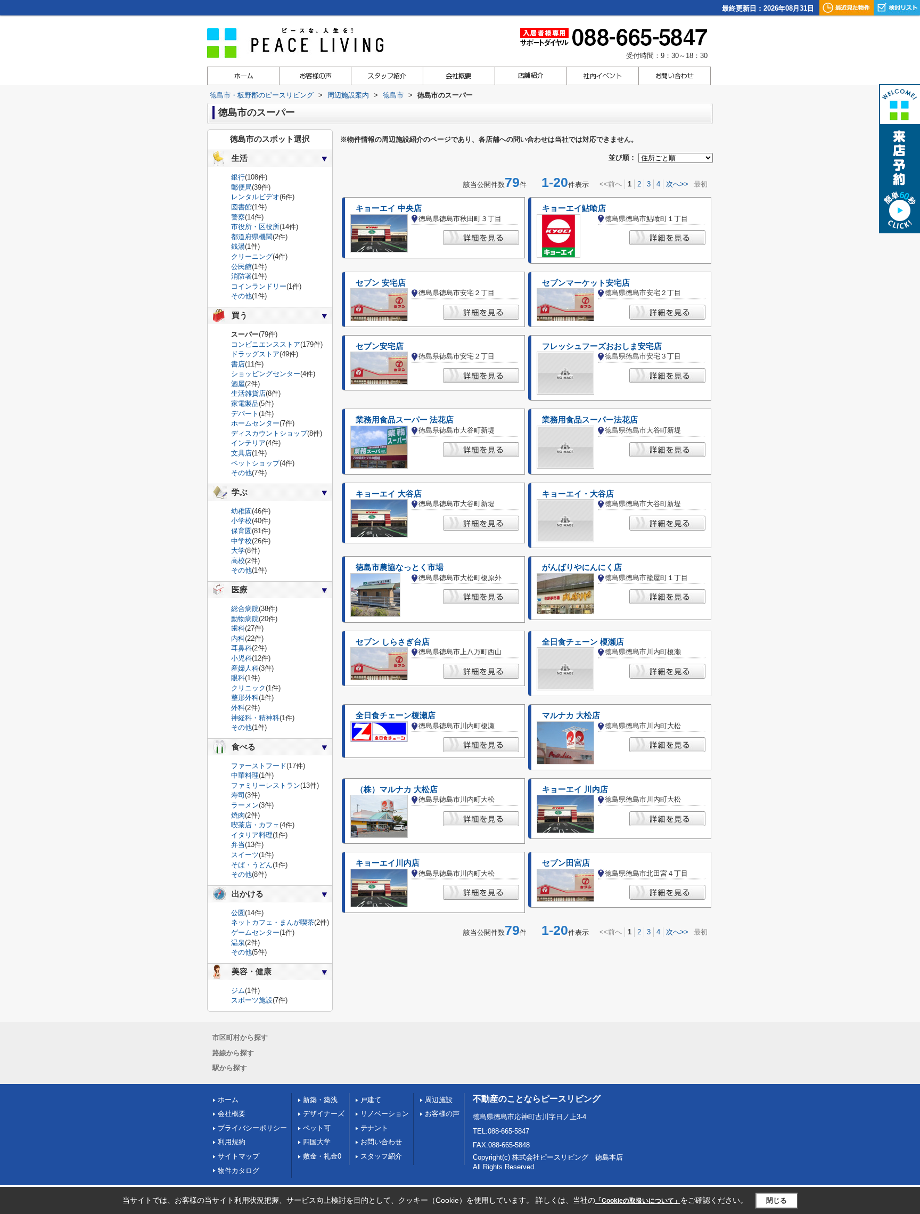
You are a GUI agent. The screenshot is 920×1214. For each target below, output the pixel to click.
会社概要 (231, 1114)
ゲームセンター (255, 932)
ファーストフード (258, 766)
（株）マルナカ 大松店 (397, 789)
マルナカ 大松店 (571, 715)
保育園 (241, 531)
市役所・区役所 (255, 227)
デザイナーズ (323, 1114)
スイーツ (245, 855)
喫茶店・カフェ (255, 825)
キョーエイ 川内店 (575, 789)
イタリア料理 (252, 835)
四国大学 (317, 1142)
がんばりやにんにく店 (582, 567)
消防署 (241, 276)
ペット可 (317, 1128)
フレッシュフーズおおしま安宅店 (602, 346)
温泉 (238, 943)
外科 (238, 708)
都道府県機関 (252, 237)
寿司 (238, 795)
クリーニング (252, 256)
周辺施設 (439, 1100)
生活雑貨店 (248, 393)
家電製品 (245, 404)
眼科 (238, 678)
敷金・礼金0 (322, 1156)
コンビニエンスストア (265, 344)
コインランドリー (258, 286)
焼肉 (238, 815)
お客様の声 (442, 1114)
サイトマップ (238, 1156)
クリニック (248, 688)
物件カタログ (238, 1171)
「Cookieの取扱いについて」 (637, 1200)
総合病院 (245, 609)
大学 (238, 551)
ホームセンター (255, 423)
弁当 (238, 845)
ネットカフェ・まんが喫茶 (272, 922)
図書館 (241, 207)
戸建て (370, 1100)
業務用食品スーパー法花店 (590, 419)
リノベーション (384, 1114)
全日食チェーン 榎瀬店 (583, 642)
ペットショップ (255, 463)
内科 (238, 638)
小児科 (241, 658)
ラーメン (245, 805)
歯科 (238, 628)
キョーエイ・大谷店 (578, 494)
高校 (238, 561)
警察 (238, 217)
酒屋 (238, 384)
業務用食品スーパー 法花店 (405, 419)
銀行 (238, 177)
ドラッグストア (255, 354)
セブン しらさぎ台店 (393, 642)
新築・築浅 (320, 1100)
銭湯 (238, 246)
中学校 (241, 541)
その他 (241, 296)
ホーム (228, 1100)
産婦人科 (245, 668)
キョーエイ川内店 (388, 863)
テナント (374, 1128)
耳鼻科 (241, 648)
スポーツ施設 (252, 1000)
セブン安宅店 (380, 346)
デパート (245, 414)
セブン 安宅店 (381, 283)
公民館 (241, 267)
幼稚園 (241, 511)
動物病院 (245, 619)
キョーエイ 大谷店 (389, 494)
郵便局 (241, 187)
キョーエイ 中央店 (389, 208)
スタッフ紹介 (381, 1156)
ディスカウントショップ (269, 433)
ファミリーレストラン (265, 785)
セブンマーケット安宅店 (586, 283)
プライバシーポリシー (252, 1128)
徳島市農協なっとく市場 (399, 567)
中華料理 (245, 775)
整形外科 (245, 698)
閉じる (776, 1200)
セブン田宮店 (566, 863)
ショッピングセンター (265, 374)
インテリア (248, 443)
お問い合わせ (381, 1142)
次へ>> (677, 184)
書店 (238, 364)
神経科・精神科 (255, 718)
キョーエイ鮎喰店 (574, 208)
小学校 (241, 521)
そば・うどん (252, 865)
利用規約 (231, 1142)
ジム (238, 991)
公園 (238, 913)
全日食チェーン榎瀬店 (396, 715)
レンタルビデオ (255, 197)
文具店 (241, 453)
